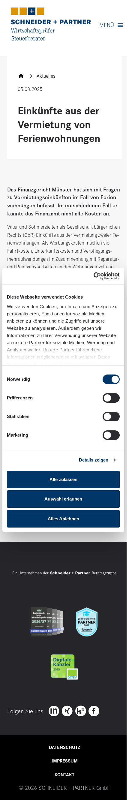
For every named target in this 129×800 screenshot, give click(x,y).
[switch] (111, 398)
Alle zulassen (63, 479)
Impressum (65, 761)
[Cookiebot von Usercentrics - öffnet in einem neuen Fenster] (93, 276)
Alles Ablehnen (63, 518)
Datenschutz (64, 747)
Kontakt (64, 774)
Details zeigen (93, 459)
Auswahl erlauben (63, 498)
